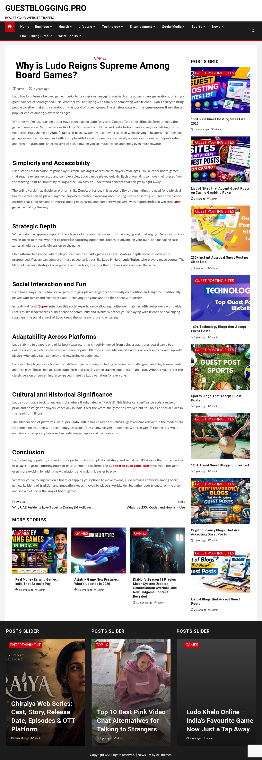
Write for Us (68, 36)
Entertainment (141, 27)
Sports (196, 27)
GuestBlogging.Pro (45, 8)
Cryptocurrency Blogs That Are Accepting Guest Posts (215, 532)
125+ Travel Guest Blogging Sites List (220, 465)
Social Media (172, 27)
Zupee (43, 306)
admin (21, 89)
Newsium (144, 755)
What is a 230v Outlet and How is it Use (156, 504)
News (216, 27)
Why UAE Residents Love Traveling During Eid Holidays (51, 504)
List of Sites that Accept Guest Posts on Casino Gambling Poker (220, 191)
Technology (111, 27)
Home (24, 27)
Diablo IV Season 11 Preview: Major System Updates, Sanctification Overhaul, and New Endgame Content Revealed (155, 588)
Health (64, 27)
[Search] (253, 31)
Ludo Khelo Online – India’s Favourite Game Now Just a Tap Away (215, 720)
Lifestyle (85, 27)
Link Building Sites (34, 36)
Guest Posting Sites (214, 73)
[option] (45, 694)
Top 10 (102, 645)
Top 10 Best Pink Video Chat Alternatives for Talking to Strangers (131, 720)
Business (42, 27)
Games (100, 58)
